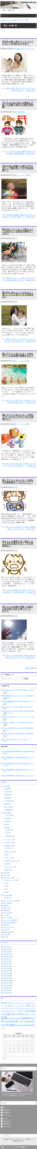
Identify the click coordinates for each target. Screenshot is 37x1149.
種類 (16, 1025)
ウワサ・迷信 (6, 917)
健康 (29, 1011)
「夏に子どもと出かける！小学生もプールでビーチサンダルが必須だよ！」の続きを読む (19, 466)
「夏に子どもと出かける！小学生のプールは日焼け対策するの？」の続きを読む (20, 401)
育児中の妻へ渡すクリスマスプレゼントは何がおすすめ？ (17, 42)
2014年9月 (6, 988)
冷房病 (3, 1014)
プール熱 (3, 1011)
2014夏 (7, 788)
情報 (11, 1018)
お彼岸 (6, 863)
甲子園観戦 (8, 810)
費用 (24, 1025)
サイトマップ (7, 1115)
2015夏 (7, 791)
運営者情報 (6, 1112)
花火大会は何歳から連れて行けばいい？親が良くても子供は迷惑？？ (17, 168)
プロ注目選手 (8, 801)
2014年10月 (6, 985)
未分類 (5, 925)
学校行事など (8, 845)
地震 (17, 1014)
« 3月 (4, 1058)
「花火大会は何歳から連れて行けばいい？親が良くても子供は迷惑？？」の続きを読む (19, 216)
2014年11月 (6, 983)
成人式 (6, 821)
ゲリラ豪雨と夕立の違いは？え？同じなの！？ (16, 739)
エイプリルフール (9, 867)
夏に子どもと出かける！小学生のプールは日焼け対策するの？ (17, 355)
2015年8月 (6, 961)
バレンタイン (8, 839)
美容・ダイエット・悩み (10, 900)
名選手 (6, 804)
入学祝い (8, 848)
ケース (14, 1008)
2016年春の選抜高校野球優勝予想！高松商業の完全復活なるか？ (18, 752)
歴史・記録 (8, 807)
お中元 (28, 1005)
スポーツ (5, 875)
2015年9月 (6, 959)
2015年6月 (6, 966)
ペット (5, 915)
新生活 (5, 873)
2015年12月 (6, 954)
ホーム (5, 1107)
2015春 (7, 794)
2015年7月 (6, 963)
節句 (6, 827)
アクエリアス (4, 1008)
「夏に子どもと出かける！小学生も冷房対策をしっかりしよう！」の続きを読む (20, 528)
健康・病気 (6, 903)
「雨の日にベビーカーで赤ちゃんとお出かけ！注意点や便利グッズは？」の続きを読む (19, 279)
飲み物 (28, 1025)
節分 (6, 824)
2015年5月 (6, 968)
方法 (20, 1018)
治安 (25, 1021)
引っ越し (5, 934)
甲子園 (5, 786)
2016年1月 (6, 951)
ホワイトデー (8, 842)
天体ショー (28, 1014)
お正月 (6, 818)
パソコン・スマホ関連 (9, 920)
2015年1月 (6, 978)
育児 (22, 49)
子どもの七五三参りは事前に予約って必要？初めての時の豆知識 (17, 105)
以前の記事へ (30, 668)
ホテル (7, 1011)
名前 (15, 1014)
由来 (11, 1024)
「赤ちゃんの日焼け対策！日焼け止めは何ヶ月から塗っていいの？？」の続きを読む (20, 657)
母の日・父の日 (9, 851)
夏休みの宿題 (6, 932)
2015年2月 (6, 975)
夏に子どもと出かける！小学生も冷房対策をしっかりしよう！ (17, 481)
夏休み (22, 1014)
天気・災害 (6, 913)
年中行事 (16, 49)
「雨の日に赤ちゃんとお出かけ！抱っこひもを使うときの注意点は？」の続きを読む (20, 340)
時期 (25, 1018)
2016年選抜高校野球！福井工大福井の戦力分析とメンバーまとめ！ (18, 764)
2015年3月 (6, 973)
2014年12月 (6, 980)
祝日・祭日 (6, 908)
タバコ (29, 1008)
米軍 (19, 1025)
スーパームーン (22, 1008)
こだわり (33, 1005)
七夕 (7, 833)
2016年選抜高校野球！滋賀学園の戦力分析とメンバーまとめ (18, 770)
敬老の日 (7, 870)
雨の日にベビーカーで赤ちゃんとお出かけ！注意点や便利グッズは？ (17, 231)
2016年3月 (6, 946)
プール (33, 1008)
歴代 (6, 1021)
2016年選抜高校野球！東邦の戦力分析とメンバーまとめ (18, 775)
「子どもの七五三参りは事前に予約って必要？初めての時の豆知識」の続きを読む (20, 153)
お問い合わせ (7, 1110)
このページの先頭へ (20, 1147)
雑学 (4, 905)
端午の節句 (9, 836)
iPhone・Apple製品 (8, 922)
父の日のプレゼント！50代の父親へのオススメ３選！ (18, 707)
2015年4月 (6, 971)
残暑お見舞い (14, 1021)
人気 (25, 1011)
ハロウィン (8, 857)
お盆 (6, 854)
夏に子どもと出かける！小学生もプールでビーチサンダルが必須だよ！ (18, 417)
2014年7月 (6, 992)
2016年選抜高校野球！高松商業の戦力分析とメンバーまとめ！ (18, 758)
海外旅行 (29, 1021)
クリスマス (29, 49)
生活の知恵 (6, 895)
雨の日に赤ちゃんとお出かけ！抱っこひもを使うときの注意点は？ (17, 294)
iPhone (4, 1003)
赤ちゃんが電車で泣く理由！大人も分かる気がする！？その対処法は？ (17, 543)
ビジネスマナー (7, 927)
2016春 (7, 798)
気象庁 (21, 1021)
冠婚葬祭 (5, 910)
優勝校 (33, 1011)
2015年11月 (6, 956)
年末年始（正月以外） (11, 860)
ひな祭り (8, 830)
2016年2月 (6, 949)
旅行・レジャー (19, 175)
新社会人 (7, 897)
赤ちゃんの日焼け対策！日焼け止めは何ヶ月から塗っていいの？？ (17, 609)
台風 (12, 1014)
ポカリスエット (13, 1011)
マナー (5, 929)
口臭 (8, 1014)
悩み (8, 1018)
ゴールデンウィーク (10, 880)
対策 (4, 1017)
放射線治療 (16, 1018)
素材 (22, 1025)
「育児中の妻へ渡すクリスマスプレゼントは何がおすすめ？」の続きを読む (20, 89)
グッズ (10, 1008)
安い (33, 1014)
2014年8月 (6, 990)
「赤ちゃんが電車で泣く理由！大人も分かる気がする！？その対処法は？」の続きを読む (19, 592)
